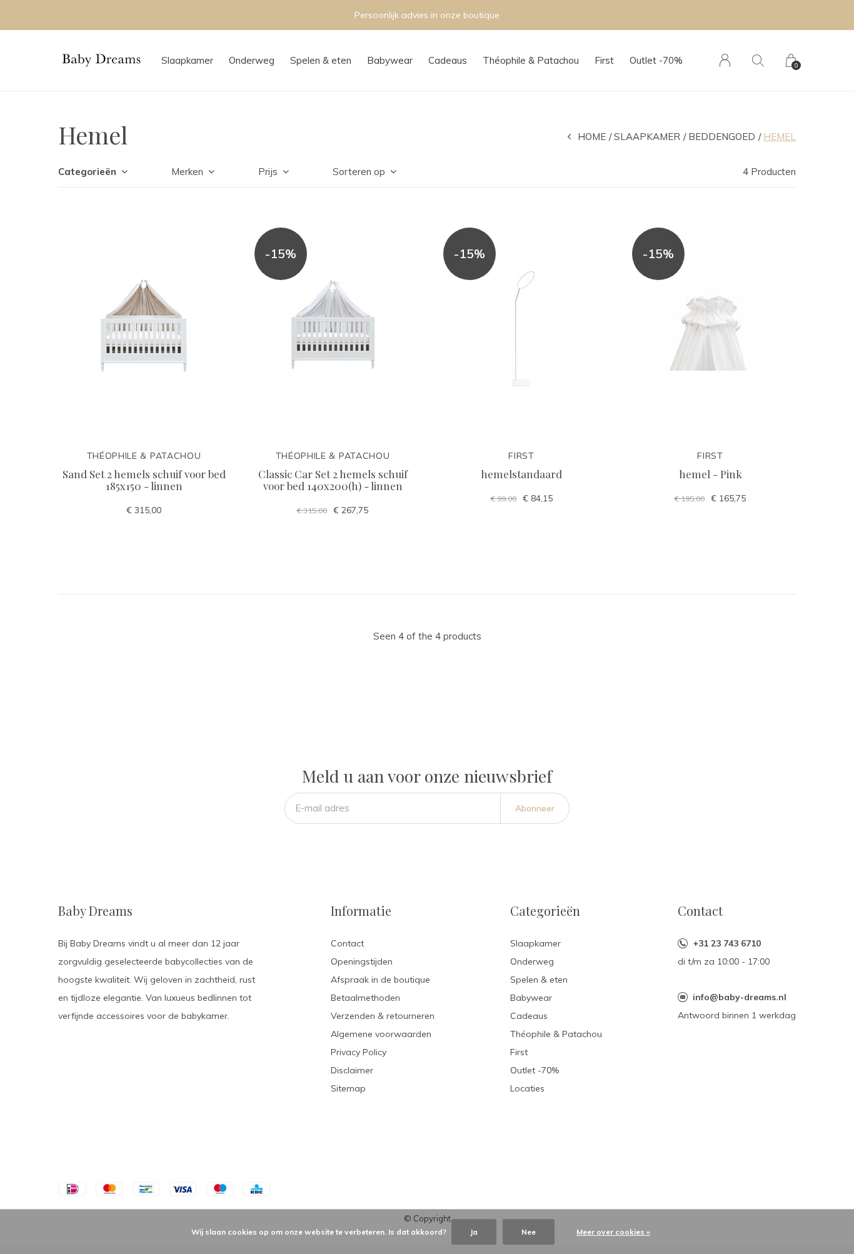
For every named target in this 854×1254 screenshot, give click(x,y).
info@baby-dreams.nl (739, 997)
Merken (187, 172)
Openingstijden (362, 961)
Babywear (390, 60)
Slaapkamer (187, 60)
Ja (474, 1231)
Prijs (268, 172)
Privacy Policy (358, 1052)
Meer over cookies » (613, 1231)
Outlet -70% (656, 60)
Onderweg (251, 60)
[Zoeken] (758, 60)
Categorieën (87, 172)
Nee (528, 1231)
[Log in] (725, 60)
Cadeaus (447, 60)
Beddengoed (721, 137)
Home (592, 137)
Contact (347, 943)
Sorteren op (359, 172)
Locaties (527, 1088)
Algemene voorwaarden (381, 1034)
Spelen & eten (320, 60)
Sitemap (348, 1088)
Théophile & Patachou (531, 60)
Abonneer (535, 808)
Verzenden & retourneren (383, 1015)
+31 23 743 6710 (727, 943)
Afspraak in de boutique (380, 979)
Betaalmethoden (365, 997)
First (604, 60)
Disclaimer (352, 1070)
